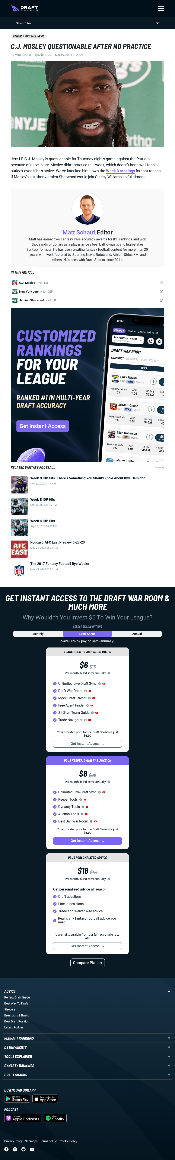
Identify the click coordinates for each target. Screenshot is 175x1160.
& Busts (24, 1015)
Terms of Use (48, 1141)
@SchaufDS (43, 54)
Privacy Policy (13, 1141)
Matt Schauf (23, 54)
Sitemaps (31, 1141)
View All (159, 467)
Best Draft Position (16, 1021)
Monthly (38, 634)
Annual (137, 634)
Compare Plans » (87, 962)
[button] (103, 683)
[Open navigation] (161, 8)
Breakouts (11, 1015)
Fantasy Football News (28, 36)
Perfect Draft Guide (17, 997)
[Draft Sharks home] (24, 8)
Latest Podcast (14, 1027)
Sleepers (9, 1009)
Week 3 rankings (120, 171)
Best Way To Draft (16, 1003)
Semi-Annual (87, 634)
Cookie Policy (68, 1141)
